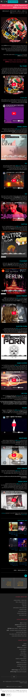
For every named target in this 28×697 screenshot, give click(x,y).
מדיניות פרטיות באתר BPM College (19, 669)
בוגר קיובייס (21, 263)
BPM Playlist (21, 570)
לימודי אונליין (23, 653)
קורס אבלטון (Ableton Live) (20, 624)
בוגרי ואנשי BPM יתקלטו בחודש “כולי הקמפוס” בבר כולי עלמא (13, 564)
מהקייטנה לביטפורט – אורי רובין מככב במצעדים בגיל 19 (22, 533)
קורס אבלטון (18, 395)
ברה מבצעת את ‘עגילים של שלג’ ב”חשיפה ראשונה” (13, 549)
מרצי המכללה (23, 660)
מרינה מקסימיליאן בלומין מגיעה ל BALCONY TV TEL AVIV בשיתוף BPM (13, 533)
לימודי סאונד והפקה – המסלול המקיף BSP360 (17, 628)
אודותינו (25, 643)
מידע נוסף (8, 694)
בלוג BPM (24, 645)
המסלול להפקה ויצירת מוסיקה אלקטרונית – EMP (16, 630)
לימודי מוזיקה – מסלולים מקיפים (20, 600)
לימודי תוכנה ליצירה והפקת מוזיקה (19, 607)
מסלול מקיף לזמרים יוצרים (21, 632)
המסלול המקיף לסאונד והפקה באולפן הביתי (17, 634)
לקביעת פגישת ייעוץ (12, 1)
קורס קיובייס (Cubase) (21, 626)
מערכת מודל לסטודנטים (21, 666)
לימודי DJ (24, 605)
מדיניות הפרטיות (8, 681)
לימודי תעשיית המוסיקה (21, 613)
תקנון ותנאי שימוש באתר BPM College (18, 671)
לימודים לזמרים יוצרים (22, 611)
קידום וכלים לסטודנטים (21, 664)
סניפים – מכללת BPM (21, 647)
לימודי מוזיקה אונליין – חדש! (21, 602)
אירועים (25, 656)
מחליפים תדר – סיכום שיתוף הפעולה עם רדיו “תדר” (23, 564)
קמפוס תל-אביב (22, 649)
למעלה (14, 676)
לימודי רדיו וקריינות (22, 609)
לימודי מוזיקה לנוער (22, 615)
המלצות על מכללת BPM (21, 662)
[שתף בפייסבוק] (25, 575)
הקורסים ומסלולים (18, 54)
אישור (3, 694)
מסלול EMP (17, 128)
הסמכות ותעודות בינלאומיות (21, 658)
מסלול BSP (18, 298)
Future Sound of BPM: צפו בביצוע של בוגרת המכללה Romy (23, 549)
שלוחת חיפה (23, 651)
